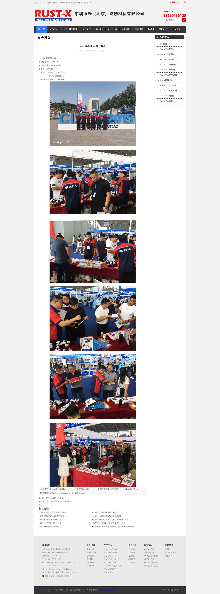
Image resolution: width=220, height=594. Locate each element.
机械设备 (132, 559)
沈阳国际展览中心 (132, 489)
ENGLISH (179, 3)
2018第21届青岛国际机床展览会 (105, 512)
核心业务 (90, 562)
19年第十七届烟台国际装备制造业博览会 (109, 523)
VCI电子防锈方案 (151, 562)
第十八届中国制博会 (58, 489)
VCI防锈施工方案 (151, 566)
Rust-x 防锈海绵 (166, 80)
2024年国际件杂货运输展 (50, 527)
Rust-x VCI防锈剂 (167, 54)
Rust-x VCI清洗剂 (167, 96)
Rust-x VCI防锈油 (167, 49)
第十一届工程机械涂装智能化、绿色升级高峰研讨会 (113, 527)
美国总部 (168, 549)
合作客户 (90, 566)
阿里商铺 (168, 556)
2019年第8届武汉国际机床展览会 (59, 501)
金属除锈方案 (149, 553)
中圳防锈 (163, 44)
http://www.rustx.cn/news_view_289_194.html (68, 493)
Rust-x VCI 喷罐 (166, 101)
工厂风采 (90, 559)
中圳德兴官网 (170, 553)
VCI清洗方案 (149, 559)
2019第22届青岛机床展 (55, 498)
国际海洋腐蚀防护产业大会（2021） (54, 512)
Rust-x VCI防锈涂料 (168, 70)
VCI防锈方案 (149, 549)
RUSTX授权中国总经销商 (108, 489)
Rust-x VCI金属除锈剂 (168, 91)
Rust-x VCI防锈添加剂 (168, 75)
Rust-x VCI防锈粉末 (168, 65)
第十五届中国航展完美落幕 (50, 523)
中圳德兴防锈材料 (82, 489)
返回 (40, 505)
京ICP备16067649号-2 (108, 590)
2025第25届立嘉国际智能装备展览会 (107, 516)
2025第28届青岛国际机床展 (50, 519)
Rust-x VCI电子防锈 (168, 85)
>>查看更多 (108, 572)
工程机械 (132, 553)
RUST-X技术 (92, 553)
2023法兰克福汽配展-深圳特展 (52, 516)
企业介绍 (90, 549)
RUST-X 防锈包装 (167, 59)
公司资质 (90, 556)
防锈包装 (107, 556)
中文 (170, 3)
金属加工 (132, 556)
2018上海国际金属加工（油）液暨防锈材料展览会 (112, 519)
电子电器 (132, 562)
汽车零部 (132, 549)
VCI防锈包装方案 (151, 556)
